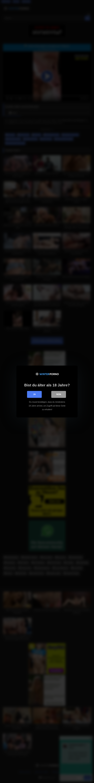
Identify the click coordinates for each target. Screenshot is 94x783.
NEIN (58, 394)
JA (34, 394)
